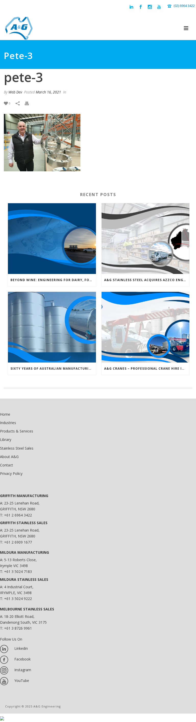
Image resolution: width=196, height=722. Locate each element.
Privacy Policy (11, 473)
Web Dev (15, 92)
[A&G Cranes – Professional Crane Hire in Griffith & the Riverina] (146, 327)
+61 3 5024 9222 (18, 598)
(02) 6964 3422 (184, 5)
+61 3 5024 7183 (18, 571)
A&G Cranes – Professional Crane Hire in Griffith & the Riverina (147, 368)
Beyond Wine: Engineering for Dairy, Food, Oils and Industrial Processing (53, 280)
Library (5, 439)
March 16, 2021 (48, 92)
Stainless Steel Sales (16, 448)
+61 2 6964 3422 (18, 515)
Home (5, 414)
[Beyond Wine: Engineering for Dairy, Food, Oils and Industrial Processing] (52, 238)
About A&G (9, 456)
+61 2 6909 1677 (18, 542)
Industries (8, 422)
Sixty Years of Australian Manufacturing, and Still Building (53, 368)
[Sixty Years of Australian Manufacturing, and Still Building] (52, 327)
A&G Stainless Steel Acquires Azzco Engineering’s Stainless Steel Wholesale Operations (147, 280)
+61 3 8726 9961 (18, 628)
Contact (6, 465)
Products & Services (16, 431)
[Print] (29, 103)
